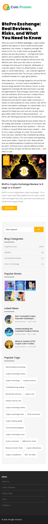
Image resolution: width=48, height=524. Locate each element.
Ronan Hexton (21, 321)
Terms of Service (8, 487)
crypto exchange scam (15, 434)
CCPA (4, 499)
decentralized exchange (16, 367)
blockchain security (14, 394)
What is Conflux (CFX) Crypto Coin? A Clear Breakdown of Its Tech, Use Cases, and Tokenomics (27, 342)
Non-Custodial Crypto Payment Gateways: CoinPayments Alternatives (27, 317)
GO (39, 229)
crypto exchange (13, 380)
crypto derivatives (33, 448)
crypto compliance (13, 455)
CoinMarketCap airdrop (15, 387)
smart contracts (12, 441)
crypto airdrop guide (14, 421)
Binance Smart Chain (14, 448)
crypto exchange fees (15, 414)
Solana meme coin (13, 401)
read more (9, 208)
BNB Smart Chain (29, 441)
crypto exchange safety (15, 407)
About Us (5, 481)
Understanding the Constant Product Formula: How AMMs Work (27, 330)
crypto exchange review (15, 374)
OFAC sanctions (33, 414)
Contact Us (6, 505)
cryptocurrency (29, 380)
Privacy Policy (7, 493)
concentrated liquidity (15, 428)
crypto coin (29, 394)
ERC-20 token (30, 455)
